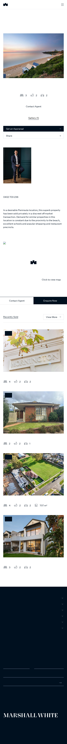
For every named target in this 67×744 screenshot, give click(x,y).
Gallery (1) (33, 117)
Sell (6, 604)
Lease (7, 610)
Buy (5, 598)
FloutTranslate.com (22, 731)
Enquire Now (50, 300)
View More (51, 317)
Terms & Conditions (10, 724)
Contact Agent (17, 300)
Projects (9, 616)
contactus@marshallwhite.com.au (20, 698)
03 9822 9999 (10, 695)
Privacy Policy (8, 727)
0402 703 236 (10, 197)
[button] (33, 263)
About (7, 628)
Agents (8, 622)
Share (9, 135)
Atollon (41, 727)
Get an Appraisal (15, 128)
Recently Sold (10, 316)
